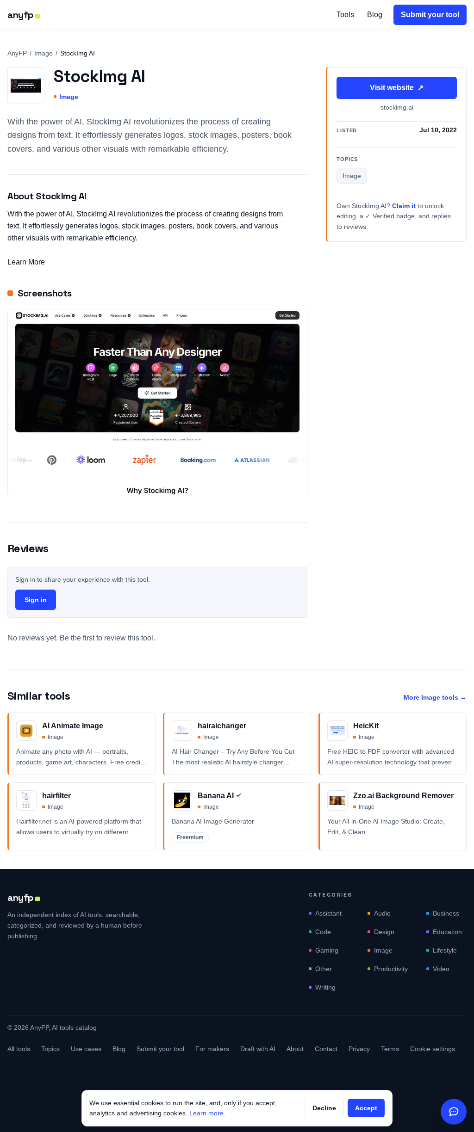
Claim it (404, 205)
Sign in (36, 599)
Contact (326, 1048)
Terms (390, 1048)
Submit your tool (430, 14)
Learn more (206, 1113)
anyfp (20, 15)
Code (323, 931)
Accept (366, 1108)
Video (441, 968)
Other (323, 968)
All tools (18, 1048)
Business (446, 913)
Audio (382, 913)
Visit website (397, 88)
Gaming (326, 950)
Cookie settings (432, 1048)
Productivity (391, 968)
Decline (324, 1108)
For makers (212, 1048)
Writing (325, 987)
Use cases (86, 1048)
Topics (50, 1048)
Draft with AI (257, 1048)
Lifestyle (445, 950)
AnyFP (17, 53)
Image (43, 53)
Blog (374, 14)
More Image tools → (435, 697)
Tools (345, 14)
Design (384, 931)
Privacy (359, 1048)
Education (447, 931)
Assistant (328, 913)
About (295, 1048)
